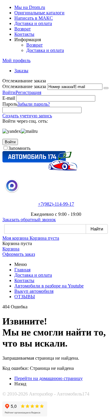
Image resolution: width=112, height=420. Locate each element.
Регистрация (28, 92)
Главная (22, 269)
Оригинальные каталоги (39, 12)
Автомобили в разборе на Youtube (49, 285)
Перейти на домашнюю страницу (48, 378)
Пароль (9, 104)
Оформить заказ (18, 254)
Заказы (21, 70)
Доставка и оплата (33, 23)
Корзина (10, 248)
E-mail (8, 98)
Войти (9, 92)
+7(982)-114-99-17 (56, 204)
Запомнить (19, 148)
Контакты (24, 34)
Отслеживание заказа (24, 86)
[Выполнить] (106, 88)
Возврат (22, 28)
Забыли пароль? (33, 104)
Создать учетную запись (27, 115)
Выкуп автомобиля (33, 291)
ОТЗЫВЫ (24, 296)
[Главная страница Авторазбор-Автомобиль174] (39, 168)
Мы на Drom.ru (29, 7)
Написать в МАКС (33, 18)
